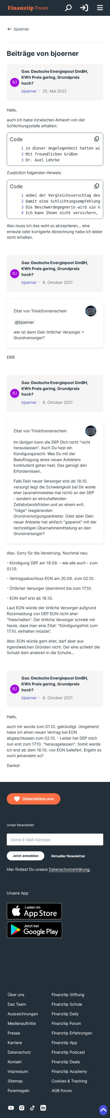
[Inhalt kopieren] (96, 139)
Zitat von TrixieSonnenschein (40, 310)
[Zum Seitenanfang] (103, 1110)
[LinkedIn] (43, 1107)
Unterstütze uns (38, 798)
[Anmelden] (84, 7)
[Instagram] (21, 1107)
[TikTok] (32, 1107)
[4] (16, 213)
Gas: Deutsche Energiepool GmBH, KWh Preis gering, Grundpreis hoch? (54, 77)
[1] (16, 148)
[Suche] (68, 8)
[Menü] (99, 8)
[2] (16, 154)
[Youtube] (11, 1107)
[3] (16, 160)
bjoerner (29, 91)
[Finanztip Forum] (28, 8)
